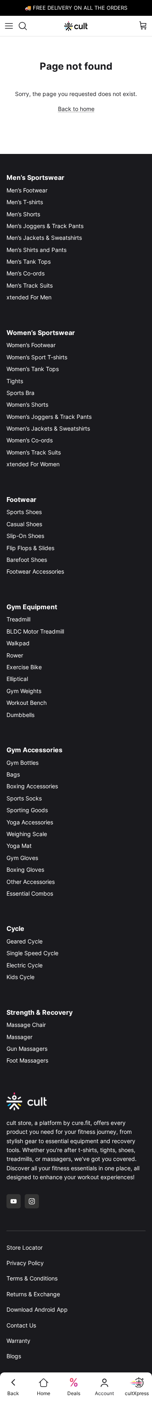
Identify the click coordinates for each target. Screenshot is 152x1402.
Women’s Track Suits (33, 452)
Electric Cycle (24, 965)
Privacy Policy (25, 1262)
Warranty (18, 1340)
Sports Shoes (24, 511)
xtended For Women (33, 464)
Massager (19, 1036)
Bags (13, 774)
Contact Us (21, 1325)
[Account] (104, 1382)
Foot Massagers (27, 1060)
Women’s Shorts (27, 404)
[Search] (27, 26)
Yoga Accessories (29, 822)
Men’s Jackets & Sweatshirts (44, 237)
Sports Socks (24, 798)
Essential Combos (29, 893)
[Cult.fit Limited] (76, 26)
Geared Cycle (24, 941)
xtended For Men (28, 297)
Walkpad (18, 643)
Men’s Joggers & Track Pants (44, 225)
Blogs (13, 1356)
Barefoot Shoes (26, 559)
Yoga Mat (19, 845)
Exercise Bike (24, 667)
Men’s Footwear (26, 190)
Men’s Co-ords (25, 273)
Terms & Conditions (32, 1278)
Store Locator (24, 1247)
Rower (14, 655)
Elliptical (17, 678)
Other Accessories (30, 881)
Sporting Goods (27, 810)
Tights (14, 381)
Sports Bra (20, 392)
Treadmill (18, 619)
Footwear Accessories (35, 571)
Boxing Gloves (25, 869)
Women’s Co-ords (29, 440)
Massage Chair (26, 1024)
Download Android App (37, 1309)
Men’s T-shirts (24, 201)
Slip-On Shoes (25, 535)
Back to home (76, 108)
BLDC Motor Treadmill (35, 631)
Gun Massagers (26, 1048)
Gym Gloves (22, 857)
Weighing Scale (26, 833)
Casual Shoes (24, 524)
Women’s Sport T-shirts (36, 357)
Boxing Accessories (32, 786)
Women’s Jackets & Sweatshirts (48, 428)
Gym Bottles (22, 762)
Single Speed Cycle (32, 953)
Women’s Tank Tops (32, 368)
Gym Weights (23, 690)
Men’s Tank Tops (28, 261)
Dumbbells (20, 714)
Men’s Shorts (23, 214)
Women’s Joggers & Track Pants (49, 416)
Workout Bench (26, 702)
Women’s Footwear (31, 344)
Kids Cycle (20, 976)
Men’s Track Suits (29, 285)
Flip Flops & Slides (30, 547)
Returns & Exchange (33, 1294)
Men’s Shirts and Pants (36, 249)
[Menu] (9, 26)
